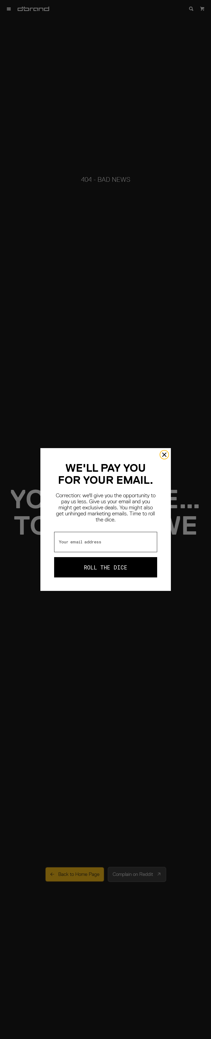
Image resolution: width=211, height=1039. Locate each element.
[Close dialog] (164, 454)
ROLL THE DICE (105, 567)
